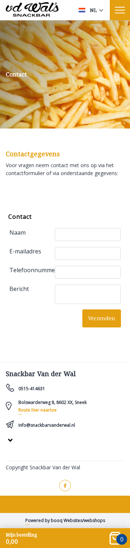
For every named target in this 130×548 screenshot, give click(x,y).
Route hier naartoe (37, 410)
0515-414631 (31, 389)
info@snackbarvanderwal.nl (46, 425)
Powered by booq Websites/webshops (65, 520)
